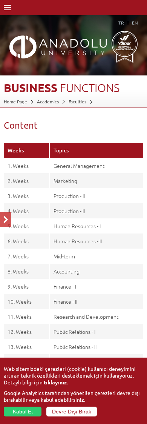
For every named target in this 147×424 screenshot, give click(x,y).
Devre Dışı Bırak (71, 412)
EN (135, 23)
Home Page (15, 101)
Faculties (77, 101)
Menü (7, 7)
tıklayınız (55, 382)
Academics (48, 101)
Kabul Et (23, 412)
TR (121, 23)
